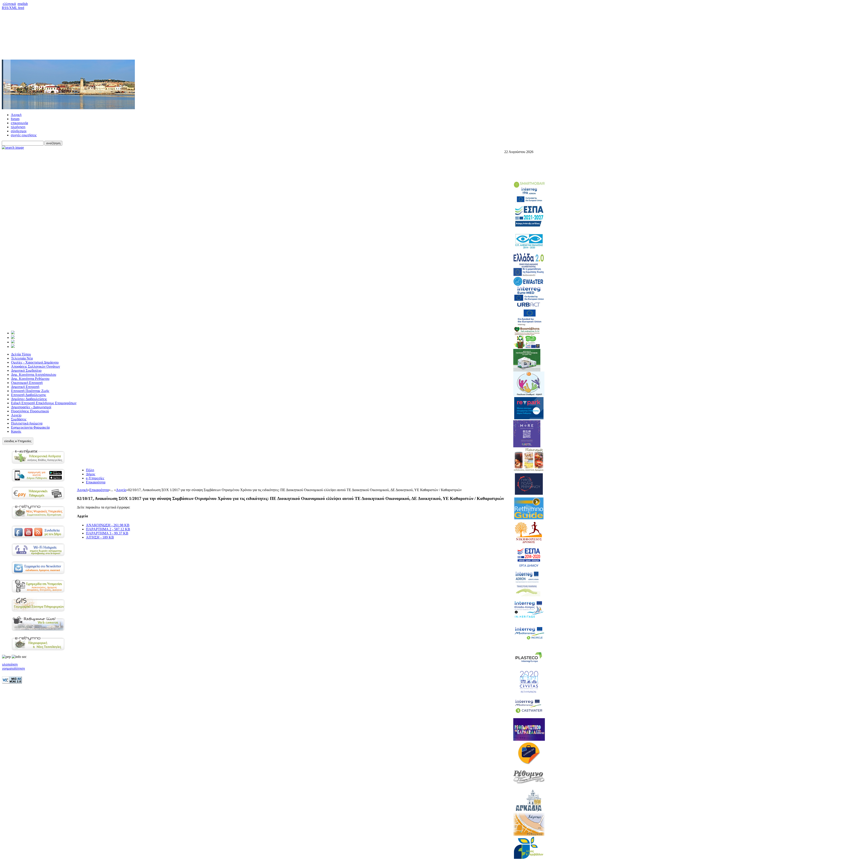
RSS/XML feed (13, 8)
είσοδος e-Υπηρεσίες (17, 441)
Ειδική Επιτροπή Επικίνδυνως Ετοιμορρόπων (43, 403)
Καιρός (16, 431)
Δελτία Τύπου (21, 354)
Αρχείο (16, 415)
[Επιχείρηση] (13, 342)
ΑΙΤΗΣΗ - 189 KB (100, 537)
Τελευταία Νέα (22, 358)
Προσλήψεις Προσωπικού (30, 411)
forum (15, 119)
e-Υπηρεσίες (95, 478)
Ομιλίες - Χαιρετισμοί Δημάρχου (35, 362)
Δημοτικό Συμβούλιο (26, 370)
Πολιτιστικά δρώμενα (26, 423)
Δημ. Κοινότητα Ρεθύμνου (30, 379)
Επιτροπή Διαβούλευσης (28, 395)
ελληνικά (9, 4)
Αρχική (16, 115)
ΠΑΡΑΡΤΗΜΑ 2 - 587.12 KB (108, 529)
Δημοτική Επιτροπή (25, 387)
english (23, 4)
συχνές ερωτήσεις (24, 135)
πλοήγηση (18, 127)
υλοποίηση (10, 664)
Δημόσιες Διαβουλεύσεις (29, 399)
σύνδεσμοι (18, 131)
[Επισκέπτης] (13, 337)
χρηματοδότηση (13, 668)
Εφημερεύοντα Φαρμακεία (30, 427)
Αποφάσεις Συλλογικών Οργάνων (35, 366)
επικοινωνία (19, 123)
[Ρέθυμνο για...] (13, 346)
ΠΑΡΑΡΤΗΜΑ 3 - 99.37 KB (107, 533)
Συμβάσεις (18, 419)
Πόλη (90, 470)
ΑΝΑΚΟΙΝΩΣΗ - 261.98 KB (107, 525)
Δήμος (90, 474)
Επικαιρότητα (95, 482)
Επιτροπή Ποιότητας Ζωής (30, 391)
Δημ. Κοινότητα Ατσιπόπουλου (33, 374)
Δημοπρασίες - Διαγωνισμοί (31, 407)
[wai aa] (12, 682)
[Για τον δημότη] (13, 333)
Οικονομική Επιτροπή (27, 383)
